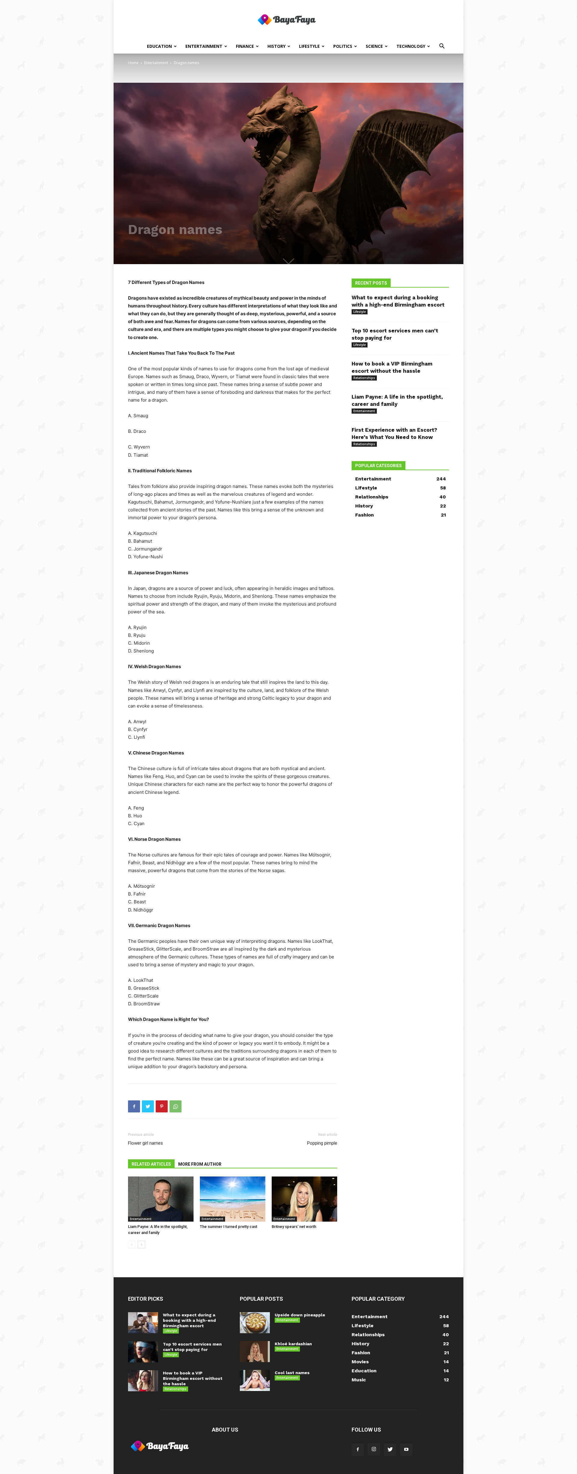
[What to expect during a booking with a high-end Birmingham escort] (143, 1322)
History (276, 46)
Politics (342, 46)
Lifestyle (309, 46)
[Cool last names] (255, 1380)
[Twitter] (148, 1106)
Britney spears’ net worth (294, 1226)
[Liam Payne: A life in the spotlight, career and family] (161, 1199)
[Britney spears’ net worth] (304, 1199)
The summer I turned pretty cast (228, 1226)
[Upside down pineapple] (255, 1322)
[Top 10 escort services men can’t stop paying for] (143, 1351)
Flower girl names (145, 1143)
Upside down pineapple (300, 1314)
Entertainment (203, 46)
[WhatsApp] (175, 1106)
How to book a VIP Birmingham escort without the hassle (192, 1378)
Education (159, 46)
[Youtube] (406, 1450)
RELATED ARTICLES (151, 1164)
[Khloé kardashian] (255, 1351)
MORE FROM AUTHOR (199, 1164)
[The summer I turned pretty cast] (232, 1199)
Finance (245, 46)
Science (374, 46)
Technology (410, 46)
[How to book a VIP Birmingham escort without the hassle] (143, 1380)
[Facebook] (134, 1106)
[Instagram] (374, 1449)
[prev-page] (132, 1244)
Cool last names (292, 1372)
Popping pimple (322, 1143)
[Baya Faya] (288, 20)
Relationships (364, 378)
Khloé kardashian (293, 1343)
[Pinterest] (162, 1106)
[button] (442, 47)
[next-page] (141, 1244)
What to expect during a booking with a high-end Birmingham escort (189, 1320)
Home (133, 62)
